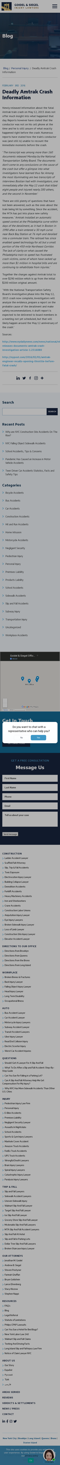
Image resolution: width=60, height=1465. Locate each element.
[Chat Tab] (30, 732)
